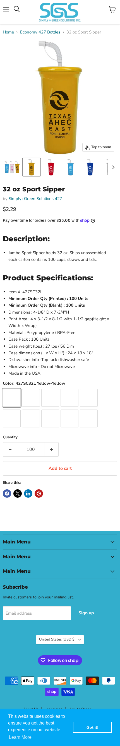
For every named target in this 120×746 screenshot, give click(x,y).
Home (8, 32)
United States (57, 639)
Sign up (86, 613)
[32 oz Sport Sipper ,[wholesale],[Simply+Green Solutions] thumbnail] (12, 167)
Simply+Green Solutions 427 (35, 198)
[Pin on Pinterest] (39, 493)
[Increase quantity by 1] (51, 449)
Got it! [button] (93, 727)
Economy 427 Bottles (40, 32)
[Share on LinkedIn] (28, 493)
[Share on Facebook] (7, 493)
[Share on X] (17, 493)
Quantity (10, 437)
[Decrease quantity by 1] (10, 449)
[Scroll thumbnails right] (112, 167)
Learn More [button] (20, 737)
